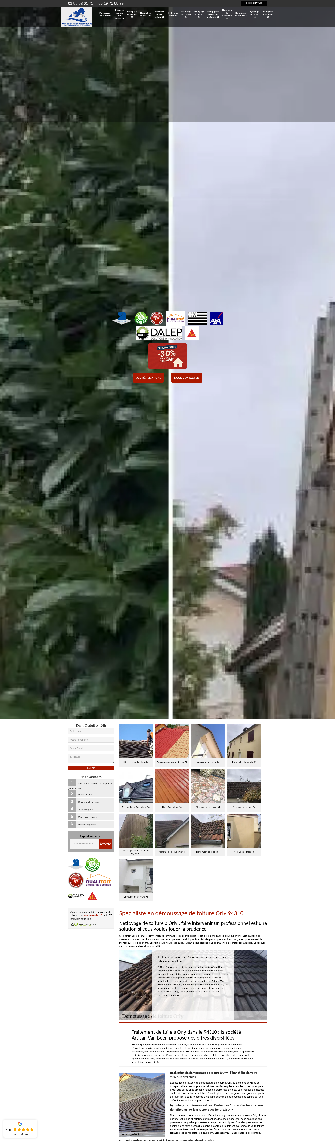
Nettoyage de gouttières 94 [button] (227, 14)
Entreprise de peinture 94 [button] (268, 14)
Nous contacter (186, 377)
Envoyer (105, 844)
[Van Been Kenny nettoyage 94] (79, 17)
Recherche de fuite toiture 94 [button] (159, 14)
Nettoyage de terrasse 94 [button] (186, 14)
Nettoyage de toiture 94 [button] (199, 14)
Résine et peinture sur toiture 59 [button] (119, 14)
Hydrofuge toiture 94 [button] (173, 14)
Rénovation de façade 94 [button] (145, 14)
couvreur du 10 (93, 915)
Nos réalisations (148, 377)
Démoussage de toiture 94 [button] (105, 14)
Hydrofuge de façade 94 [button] (254, 14)
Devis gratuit (254, 3)
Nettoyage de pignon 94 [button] (132, 14)
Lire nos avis (20, 1134)
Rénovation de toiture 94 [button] (241, 14)
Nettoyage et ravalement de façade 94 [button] (213, 14)
